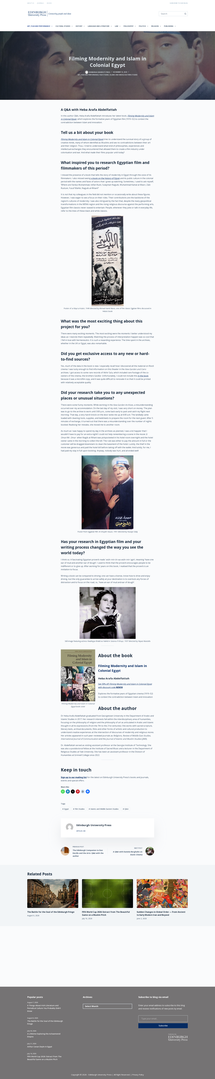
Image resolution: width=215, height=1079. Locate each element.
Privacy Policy (138, 1074)
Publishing (168, 26)
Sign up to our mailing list (74, 777)
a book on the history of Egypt (105, 178)
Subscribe (163, 1025)
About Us (30, 3)
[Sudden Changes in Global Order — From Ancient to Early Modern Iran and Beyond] (162, 893)
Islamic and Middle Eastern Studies (123, 75)
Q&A (125, 809)
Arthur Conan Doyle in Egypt (39, 1046)
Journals (40, 3)
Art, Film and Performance (38, 26)
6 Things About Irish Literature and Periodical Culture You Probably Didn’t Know (44, 1008)
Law (116, 26)
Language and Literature (98, 26)
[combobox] (171, 13)
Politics (142, 26)
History (79, 26)
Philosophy (129, 26)
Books (49, 3)
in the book (143, 375)
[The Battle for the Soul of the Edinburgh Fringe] (52, 893)
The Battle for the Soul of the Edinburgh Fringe (50, 912)
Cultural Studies (62, 26)
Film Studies (104, 75)
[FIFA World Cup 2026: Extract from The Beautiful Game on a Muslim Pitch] (107, 893)
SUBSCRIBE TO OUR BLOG (179, 3)
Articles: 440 (80, 831)
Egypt (65, 809)
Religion (155, 26)
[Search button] (185, 13)
